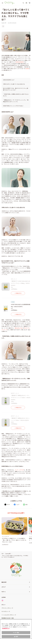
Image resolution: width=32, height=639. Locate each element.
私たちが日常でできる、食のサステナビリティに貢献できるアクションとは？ (15, 89)
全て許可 (16, 636)
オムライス (26, 328)
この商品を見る (18, 293)
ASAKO (27, 68)
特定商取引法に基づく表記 (8, 618)
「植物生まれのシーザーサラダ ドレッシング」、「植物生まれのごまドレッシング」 (15, 100)
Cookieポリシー (6, 628)
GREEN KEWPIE (20, 62)
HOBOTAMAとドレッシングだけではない (13, 106)
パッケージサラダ (19, 470)
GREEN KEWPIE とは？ (9, 80)
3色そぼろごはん (19, 328)
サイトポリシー (5, 611)
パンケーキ (4, 329)
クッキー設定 (16, 632)
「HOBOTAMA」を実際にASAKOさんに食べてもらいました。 (16, 95)
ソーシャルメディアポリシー (8, 615)
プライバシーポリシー (7, 608)
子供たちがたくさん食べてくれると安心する (14, 84)
